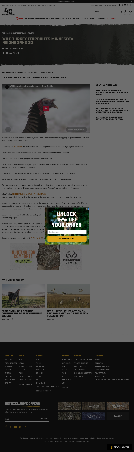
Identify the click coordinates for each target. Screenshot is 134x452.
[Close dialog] (88, 209)
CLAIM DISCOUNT (67, 238)
